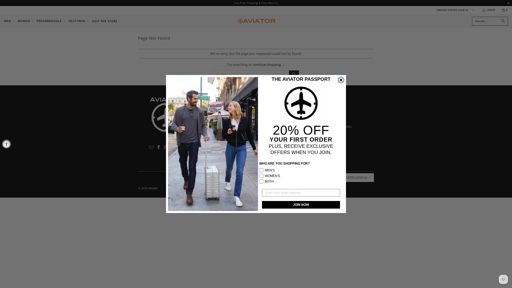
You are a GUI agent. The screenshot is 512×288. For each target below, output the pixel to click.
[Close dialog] (341, 80)
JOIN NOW (301, 204)
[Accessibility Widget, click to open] (6, 144)
